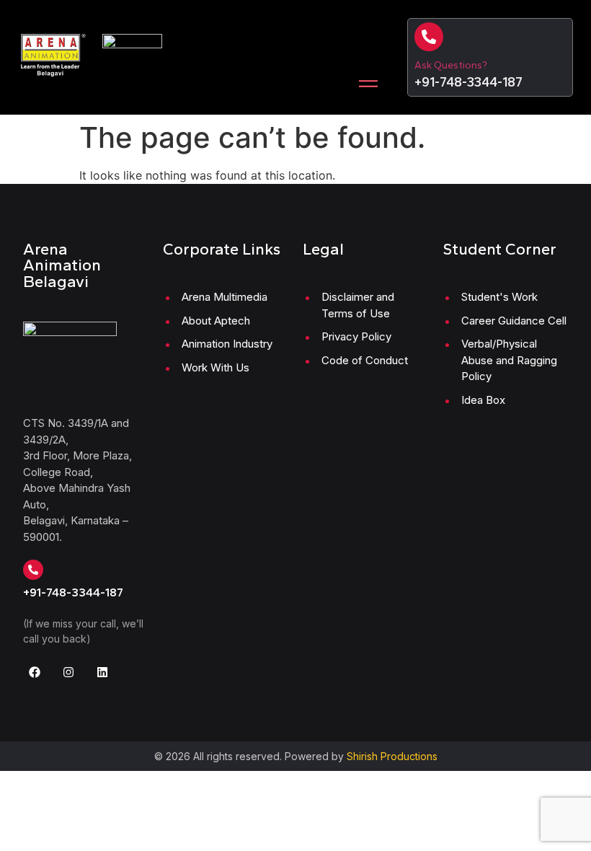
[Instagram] (68, 672)
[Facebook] (34, 672)
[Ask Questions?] (428, 36)
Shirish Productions (392, 756)
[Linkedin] (102, 672)
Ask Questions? (450, 65)
